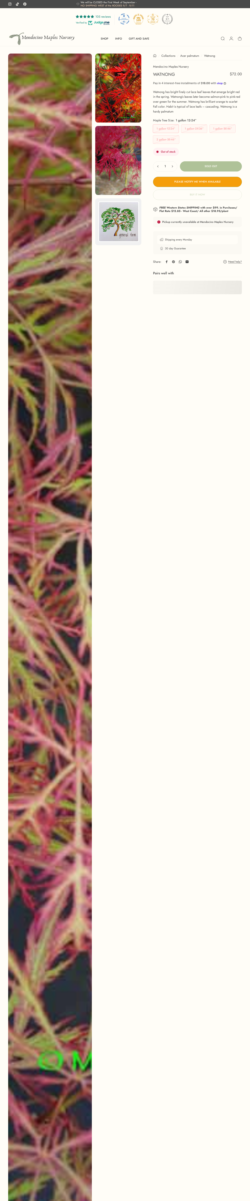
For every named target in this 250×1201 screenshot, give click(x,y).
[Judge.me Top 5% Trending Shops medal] (167, 19)
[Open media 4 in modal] (118, 221)
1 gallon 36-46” (222, 129)
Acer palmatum (189, 56)
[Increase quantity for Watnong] (173, 166)
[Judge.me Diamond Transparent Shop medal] (124, 19)
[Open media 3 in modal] (118, 160)
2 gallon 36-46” (166, 139)
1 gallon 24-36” (194, 129)
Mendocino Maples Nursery (171, 66)
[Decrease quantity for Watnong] (157, 166)
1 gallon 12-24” (165, 129)
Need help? (235, 261)
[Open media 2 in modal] (118, 88)
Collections (168, 56)
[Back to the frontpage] (154, 55)
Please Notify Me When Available (197, 182)
